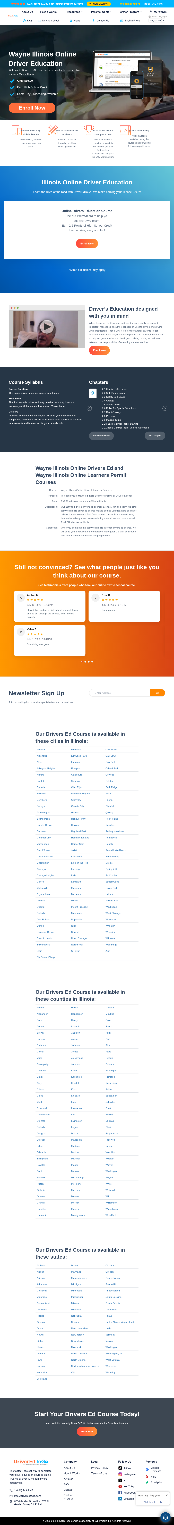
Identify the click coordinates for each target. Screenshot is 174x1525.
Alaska (40, 1271)
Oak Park (111, 762)
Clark (39, 1076)
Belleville (41, 793)
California (42, 1290)
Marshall (75, 1158)
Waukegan (111, 906)
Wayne (109, 1177)
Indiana (41, 1353)
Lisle (73, 875)
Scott (108, 1108)
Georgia (41, 1322)
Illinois (40, 1347)
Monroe (75, 1209)
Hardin (74, 1007)
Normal (75, 932)
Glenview (76, 799)
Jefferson (76, 1045)
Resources (73, 11)
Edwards (41, 1152)
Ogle (108, 1020)
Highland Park (78, 831)
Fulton (40, 1183)
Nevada (75, 1322)
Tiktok (127, 1468)
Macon (75, 1133)
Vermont (110, 1334)
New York (76, 1347)
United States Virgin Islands (120, 1322)
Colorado (42, 1297)
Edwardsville (43, 944)
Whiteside (111, 1190)
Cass (39, 1058)
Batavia (41, 787)
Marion (75, 1152)
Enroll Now (32, 108)
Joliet (74, 850)
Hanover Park (78, 818)
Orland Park (112, 768)
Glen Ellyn (76, 787)
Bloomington (43, 812)
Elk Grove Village (46, 957)
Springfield (111, 869)
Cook (39, 1102)
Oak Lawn (111, 755)
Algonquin (42, 755)
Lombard (76, 881)
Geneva (75, 781)
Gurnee (75, 812)
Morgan (110, 1007)
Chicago (41, 869)
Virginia (110, 1341)
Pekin (108, 793)
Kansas (41, 1366)
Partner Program (129, 11)
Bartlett (41, 781)
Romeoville (111, 837)
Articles (68, 1478)
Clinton (40, 1089)
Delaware (42, 1309)
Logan (74, 1127)
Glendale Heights (80, 793)
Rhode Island (113, 1290)
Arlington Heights (46, 768)
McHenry (76, 894)
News (77, 20)
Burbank (41, 831)
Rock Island (112, 818)
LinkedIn (129, 1498)
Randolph (111, 1070)
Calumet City (44, 837)
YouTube (129, 1486)
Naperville (76, 919)
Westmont (111, 919)
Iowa (39, 1359)
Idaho (40, 1341)
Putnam (110, 1064)
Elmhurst (76, 749)
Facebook (130, 1492)
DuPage (41, 1139)
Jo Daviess (77, 1058)
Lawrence (76, 1108)
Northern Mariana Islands (85, 1366)
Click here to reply (153, 1502)
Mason (75, 1165)
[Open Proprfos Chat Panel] (165, 1517)
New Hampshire (79, 1328)
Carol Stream (44, 850)
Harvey (75, 825)
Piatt (108, 1039)
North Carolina (79, 1353)
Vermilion (110, 1152)
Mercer (75, 1202)
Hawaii (40, 1334)
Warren (109, 1165)
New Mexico (77, 1341)
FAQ (29, 20)
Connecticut (43, 1303)
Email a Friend (133, 20)
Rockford (110, 825)
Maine (74, 1265)
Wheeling (111, 932)
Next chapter (155, 435)
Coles (40, 1095)
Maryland (76, 1271)
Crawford (42, 1108)
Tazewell (110, 1139)
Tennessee (111, 1309)
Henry (74, 1020)
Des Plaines (43, 919)
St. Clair (110, 1120)
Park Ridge (111, 787)
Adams (40, 1007)
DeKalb (41, 913)
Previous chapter (101, 435)
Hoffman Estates (80, 837)
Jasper (75, 1039)
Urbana (110, 894)
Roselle (110, 844)
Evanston (76, 762)
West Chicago (113, 913)
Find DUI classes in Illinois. (75, 522)
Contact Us (103, 20)
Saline (109, 1089)
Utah (108, 1328)
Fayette (41, 1165)
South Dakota (113, 1303)
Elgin (39, 951)
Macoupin (76, 1139)
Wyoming (111, 1372)
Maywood (76, 888)
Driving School (50, 20)
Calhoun (41, 1045)
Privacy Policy (99, 1468)
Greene (41, 1196)
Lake (73, 1102)
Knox (74, 1089)
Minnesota (76, 1290)
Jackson (75, 1032)
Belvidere (42, 799)
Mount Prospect (79, 906)
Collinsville (42, 888)
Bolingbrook (43, 818)
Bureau (41, 1039)
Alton (39, 762)
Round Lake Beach (116, 850)
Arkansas (42, 1284)
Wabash (110, 1158)
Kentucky (42, 1372)
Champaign (43, 862)
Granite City (77, 806)
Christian (41, 1070)
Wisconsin (111, 1366)
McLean (75, 1190)
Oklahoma (111, 1265)
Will (107, 1196)
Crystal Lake (43, 894)
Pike (108, 1045)
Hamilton (41, 1209)
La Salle (75, 1095)
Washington (112, 1171)
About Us (27, 11)
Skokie (109, 862)
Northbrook (77, 944)
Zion (108, 951)
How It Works (48, 11)
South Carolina (113, 1297)
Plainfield (110, 806)
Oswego (110, 774)
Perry (108, 1032)
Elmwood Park (79, 755)
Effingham (42, 1158)
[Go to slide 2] (85, 662)
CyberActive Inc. (102, 1521)
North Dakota (78, 1359)
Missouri (75, 1303)
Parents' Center (100, 11)
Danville (41, 900)
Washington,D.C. (115, 1353)
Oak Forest (112, 749)
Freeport (76, 768)
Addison (41, 749)
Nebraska (76, 1315)
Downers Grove (45, 932)
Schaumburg (112, 856)
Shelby (109, 1114)
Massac (75, 1171)
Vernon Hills (112, 900)
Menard (75, 1196)
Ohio (73, 1372)
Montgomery (78, 1215)
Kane (74, 1070)
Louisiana (42, 1378)
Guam (40, 1328)
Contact (68, 1489)
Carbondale (43, 844)
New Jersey (77, 1334)
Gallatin (41, 1190)
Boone (40, 1026)
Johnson (75, 1064)
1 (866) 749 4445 (153, 3)
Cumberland (43, 1114)
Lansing (75, 869)
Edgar (40, 1146)
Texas (109, 1315)
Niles (73, 925)
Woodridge (111, 944)
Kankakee (76, 856)
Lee (73, 1114)
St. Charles (111, 875)
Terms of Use (99, 1473)
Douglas (41, 1133)
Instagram (130, 1474)
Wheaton (110, 925)
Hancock (41, 1215)
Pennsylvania (113, 1278)
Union (109, 1146)
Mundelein (76, 913)
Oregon (110, 1271)
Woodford (111, 1215)
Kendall (75, 1083)
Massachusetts (79, 1278)
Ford (39, 1171)
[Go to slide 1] (82, 662)
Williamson (111, 1202)
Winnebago (112, 1209)
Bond (39, 1020)
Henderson (77, 1013)
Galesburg (76, 774)
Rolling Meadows (115, 831)
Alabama (41, 1265)
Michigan (76, 1284)
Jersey (74, 1051)
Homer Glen (77, 844)
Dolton (40, 925)
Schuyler (110, 1102)
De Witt (41, 1120)
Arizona (41, 1278)
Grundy (41, 1202)
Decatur (41, 906)
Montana (76, 1309)
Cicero (40, 881)
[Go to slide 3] (89, 662)
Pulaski (109, 1058)
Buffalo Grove (44, 825)
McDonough (77, 1177)
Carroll (40, 1051)
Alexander (42, 1013)
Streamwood (112, 881)
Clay (39, 1083)
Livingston (76, 1120)
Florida (40, 1315)
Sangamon (111, 1095)
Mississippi (77, 1297)
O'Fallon (75, 951)
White (109, 1183)
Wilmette (110, 938)
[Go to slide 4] (92, 662)
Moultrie (110, 1013)
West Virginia (113, 1359)
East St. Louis (44, 938)
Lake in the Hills (79, 862)
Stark (108, 1127)
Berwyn (41, 806)
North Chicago (79, 938)
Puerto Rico (112, 1284)
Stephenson (112, 1133)
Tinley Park (111, 888)
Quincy (109, 812)
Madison (75, 1146)
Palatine (110, 781)
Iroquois (75, 1026)
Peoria (109, 799)
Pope (108, 1051)
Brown (40, 1032)
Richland (110, 1076)
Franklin (41, 1177)
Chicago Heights (46, 875)
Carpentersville (45, 856)
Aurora (40, 774)
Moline (74, 900)
